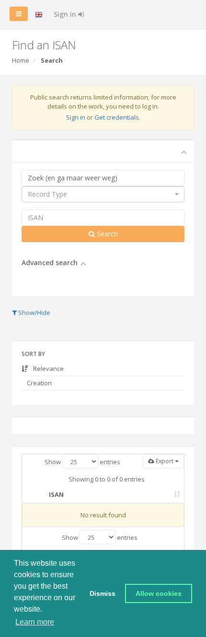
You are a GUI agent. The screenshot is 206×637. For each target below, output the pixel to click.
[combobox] (103, 194)
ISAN (56, 494)
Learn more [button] (34, 622)
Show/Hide (33, 312)
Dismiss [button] (102, 593)
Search (106, 233)
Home (20, 60)
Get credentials (116, 117)
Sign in (66, 14)
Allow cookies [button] (159, 593)
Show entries (82, 462)
